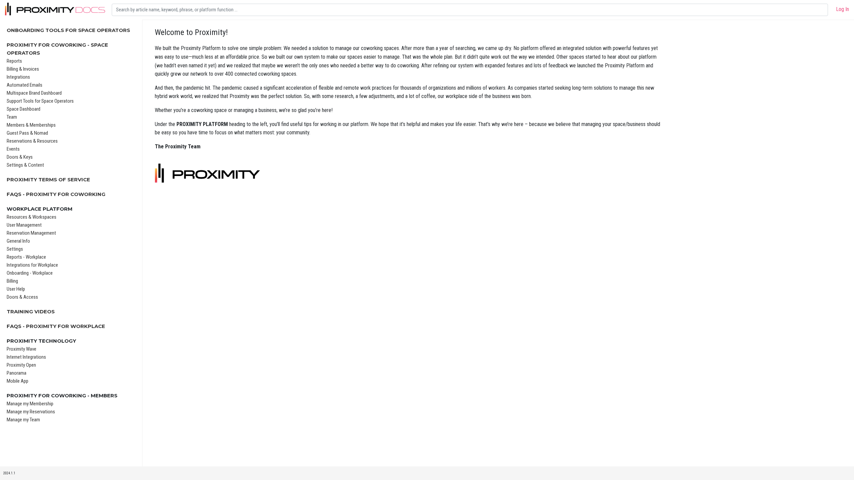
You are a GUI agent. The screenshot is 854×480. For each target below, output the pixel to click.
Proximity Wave (21, 349)
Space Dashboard (23, 109)
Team (12, 117)
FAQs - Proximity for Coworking (56, 194)
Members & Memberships (31, 125)
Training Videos (31, 311)
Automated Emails (24, 85)
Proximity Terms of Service (48, 179)
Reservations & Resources (32, 141)
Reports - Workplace (26, 257)
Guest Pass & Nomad (27, 133)
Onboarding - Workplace (30, 273)
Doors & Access (22, 297)
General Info (18, 241)
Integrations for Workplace (32, 265)
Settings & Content (25, 165)
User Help (16, 289)
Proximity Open (21, 365)
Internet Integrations (26, 357)
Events (13, 149)
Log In (842, 9)
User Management (24, 225)
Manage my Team (23, 420)
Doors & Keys (20, 157)
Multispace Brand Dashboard (34, 93)
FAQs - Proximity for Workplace (56, 326)
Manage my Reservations (31, 412)
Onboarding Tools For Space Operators (68, 30)
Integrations (18, 77)
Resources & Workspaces (31, 217)
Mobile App (17, 381)
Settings (15, 249)
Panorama (16, 373)
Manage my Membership (30, 404)
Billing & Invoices (23, 69)
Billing (12, 281)
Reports (14, 61)
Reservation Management (31, 233)
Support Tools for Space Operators (40, 101)
